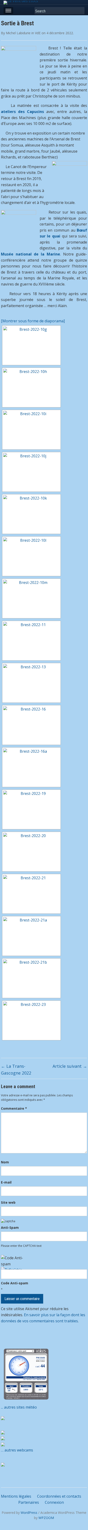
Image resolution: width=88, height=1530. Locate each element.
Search (80, 11)
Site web (8, 1202)
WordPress (29, 1512)
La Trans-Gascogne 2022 (16, 1069)
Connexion (54, 1502)
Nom (5, 1162)
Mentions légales (16, 1496)
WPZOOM (46, 1517)
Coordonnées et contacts (59, 1496)
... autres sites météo (19, 1407)
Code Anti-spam (14, 1283)
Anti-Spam (10, 1227)
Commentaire (14, 1108)
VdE (38, 33)
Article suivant (70, 1066)
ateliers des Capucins (22, 111)
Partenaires (28, 1502)
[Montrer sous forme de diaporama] (33, 320)
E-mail (6, 1182)
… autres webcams (17, 1450)
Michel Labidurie (18, 33)
